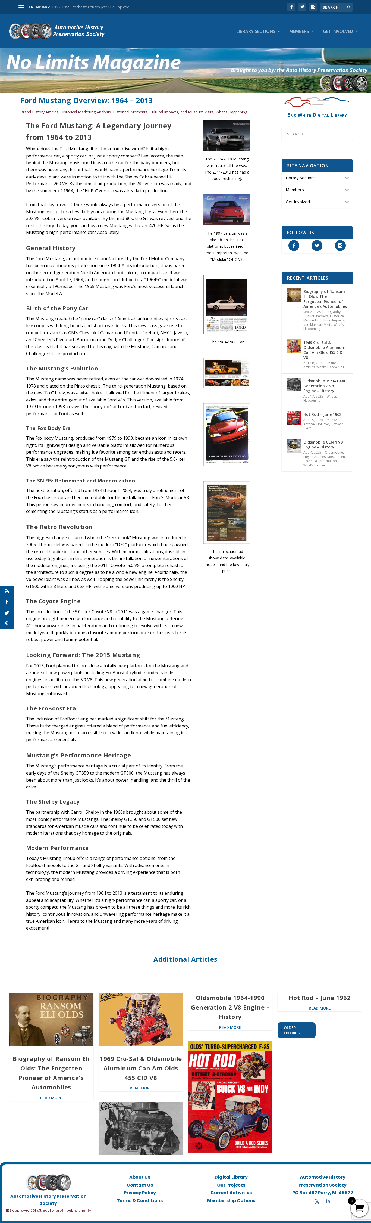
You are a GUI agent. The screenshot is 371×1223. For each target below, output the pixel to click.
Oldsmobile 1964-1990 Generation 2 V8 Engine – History (324, 385)
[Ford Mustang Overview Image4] (226, 224)
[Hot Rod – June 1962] (294, 418)
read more (51, 1097)
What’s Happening (231, 111)
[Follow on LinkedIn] (328, 1201)
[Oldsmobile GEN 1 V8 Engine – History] (294, 446)
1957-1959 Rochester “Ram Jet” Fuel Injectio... (92, 7)
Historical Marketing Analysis (86, 111)
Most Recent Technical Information (324, 458)
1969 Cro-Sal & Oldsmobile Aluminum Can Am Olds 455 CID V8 (324, 350)
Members (299, 31)
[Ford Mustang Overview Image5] (226, 464)
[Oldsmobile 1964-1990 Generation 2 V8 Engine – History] (294, 384)
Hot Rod (322, 424)
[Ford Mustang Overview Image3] (226, 542)
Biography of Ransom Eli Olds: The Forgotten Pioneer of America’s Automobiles (325, 299)
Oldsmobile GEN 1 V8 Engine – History (323, 444)
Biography (333, 311)
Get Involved (338, 31)
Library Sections (256, 31)
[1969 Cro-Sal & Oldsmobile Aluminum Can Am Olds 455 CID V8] (294, 346)
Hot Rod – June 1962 (322, 414)
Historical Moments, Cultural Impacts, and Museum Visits (163, 111)
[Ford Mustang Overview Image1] (226, 386)
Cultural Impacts (315, 316)
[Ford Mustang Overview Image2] (226, 332)
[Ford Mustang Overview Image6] (226, 149)
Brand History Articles (39, 111)
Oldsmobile (334, 452)
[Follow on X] (317, 1201)
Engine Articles (314, 456)
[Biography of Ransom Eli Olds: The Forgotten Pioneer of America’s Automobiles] (294, 295)
